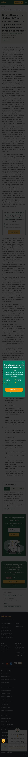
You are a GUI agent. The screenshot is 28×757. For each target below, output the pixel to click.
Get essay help (14, 389)
